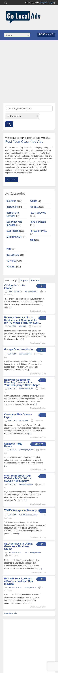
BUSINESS (11, 201)
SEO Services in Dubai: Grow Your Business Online (18, 546)
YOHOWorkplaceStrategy (28, 515)
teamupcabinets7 (31, 291)
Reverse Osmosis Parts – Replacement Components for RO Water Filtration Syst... (22, 320)
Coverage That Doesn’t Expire (18, 416)
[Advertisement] (29, 72)
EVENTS (33, 201)
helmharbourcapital (26, 388)
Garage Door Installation (19, 349)
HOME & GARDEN (38, 222)
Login (51, 3)
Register (43, 3)
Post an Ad (46, 34)
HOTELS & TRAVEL (38, 231)
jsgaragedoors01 (25, 354)
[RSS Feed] (5, 2)
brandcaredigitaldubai (33, 552)
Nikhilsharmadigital (26, 484)
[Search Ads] (9, 124)
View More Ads (10, 613)
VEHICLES (11, 267)
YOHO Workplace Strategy (20, 510)
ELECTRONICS (13, 231)
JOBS (32, 240)
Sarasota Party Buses (13, 445)
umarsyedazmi (30, 587)
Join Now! (11, 180)
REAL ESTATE (12, 255)
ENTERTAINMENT (14, 237)
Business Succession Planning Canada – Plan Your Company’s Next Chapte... (23, 382)
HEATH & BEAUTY (38, 213)
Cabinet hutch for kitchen (15, 287)
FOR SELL (34, 207)
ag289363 (22, 326)
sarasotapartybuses (26, 450)
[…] (10, 307)
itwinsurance (23, 420)
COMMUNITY (12, 207)
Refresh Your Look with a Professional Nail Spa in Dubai (18, 581)
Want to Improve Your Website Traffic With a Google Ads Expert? (17, 478)
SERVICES (11, 261)
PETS (8, 249)
